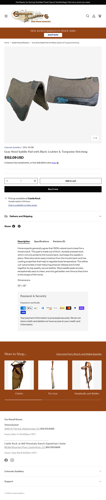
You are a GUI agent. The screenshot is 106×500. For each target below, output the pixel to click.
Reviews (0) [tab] (59, 241)
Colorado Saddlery (12, 147)
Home (6, 43)
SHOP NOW (53, 35)
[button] (100, 16)
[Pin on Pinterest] (19, 226)
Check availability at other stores (22, 205)
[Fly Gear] (52, 375)
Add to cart (70, 181)
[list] (53, 95)
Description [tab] (24, 241)
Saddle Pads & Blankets (20, 43)
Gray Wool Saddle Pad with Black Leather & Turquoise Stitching (55, 43)
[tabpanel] (53, 267)
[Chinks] (19, 375)
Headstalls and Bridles (87, 393)
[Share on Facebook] (13, 226)
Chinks (19, 393)
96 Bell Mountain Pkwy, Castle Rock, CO (25, 447)
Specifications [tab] (41, 241)
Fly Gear (53, 393)
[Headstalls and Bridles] (86, 375)
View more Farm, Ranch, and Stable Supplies (79, 354)
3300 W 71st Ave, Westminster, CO (22, 428)
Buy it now (53, 189)
